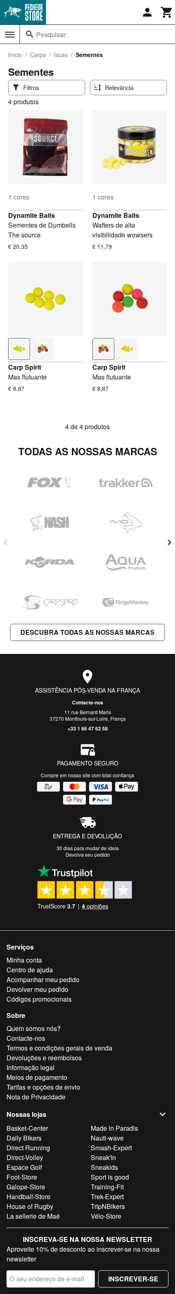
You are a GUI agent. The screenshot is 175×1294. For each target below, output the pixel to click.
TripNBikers (108, 1206)
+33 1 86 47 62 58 (88, 728)
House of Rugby (30, 1206)
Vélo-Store (106, 1216)
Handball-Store (28, 1196)
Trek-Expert (107, 1196)
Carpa (38, 54)
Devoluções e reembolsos (44, 1057)
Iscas (61, 54)
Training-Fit (107, 1186)
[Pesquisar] (30, 34)
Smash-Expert (111, 1147)
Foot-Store (22, 1177)
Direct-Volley (25, 1157)
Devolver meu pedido (37, 989)
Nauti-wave (107, 1138)
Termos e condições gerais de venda (59, 1048)
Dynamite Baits (31, 215)
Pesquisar (51, 34)
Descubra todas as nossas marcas (87, 632)
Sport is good (110, 1177)
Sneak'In (103, 1157)
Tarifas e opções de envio (43, 1087)
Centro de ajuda (30, 969)
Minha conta (24, 960)
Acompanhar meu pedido (43, 979)
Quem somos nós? (34, 1028)
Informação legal (31, 1067)
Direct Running (28, 1147)
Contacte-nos (87, 702)
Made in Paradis (114, 1128)
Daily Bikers (24, 1138)
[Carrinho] (166, 12)
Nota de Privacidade (36, 1096)
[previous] (5, 542)
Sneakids (104, 1167)
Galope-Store (26, 1186)
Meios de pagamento (37, 1077)
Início (15, 54)
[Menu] (10, 34)
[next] (169, 542)
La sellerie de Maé (33, 1216)
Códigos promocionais (39, 999)
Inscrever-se (133, 1278)
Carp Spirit (24, 367)
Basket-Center (27, 1128)
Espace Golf (24, 1167)
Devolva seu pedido (88, 854)
